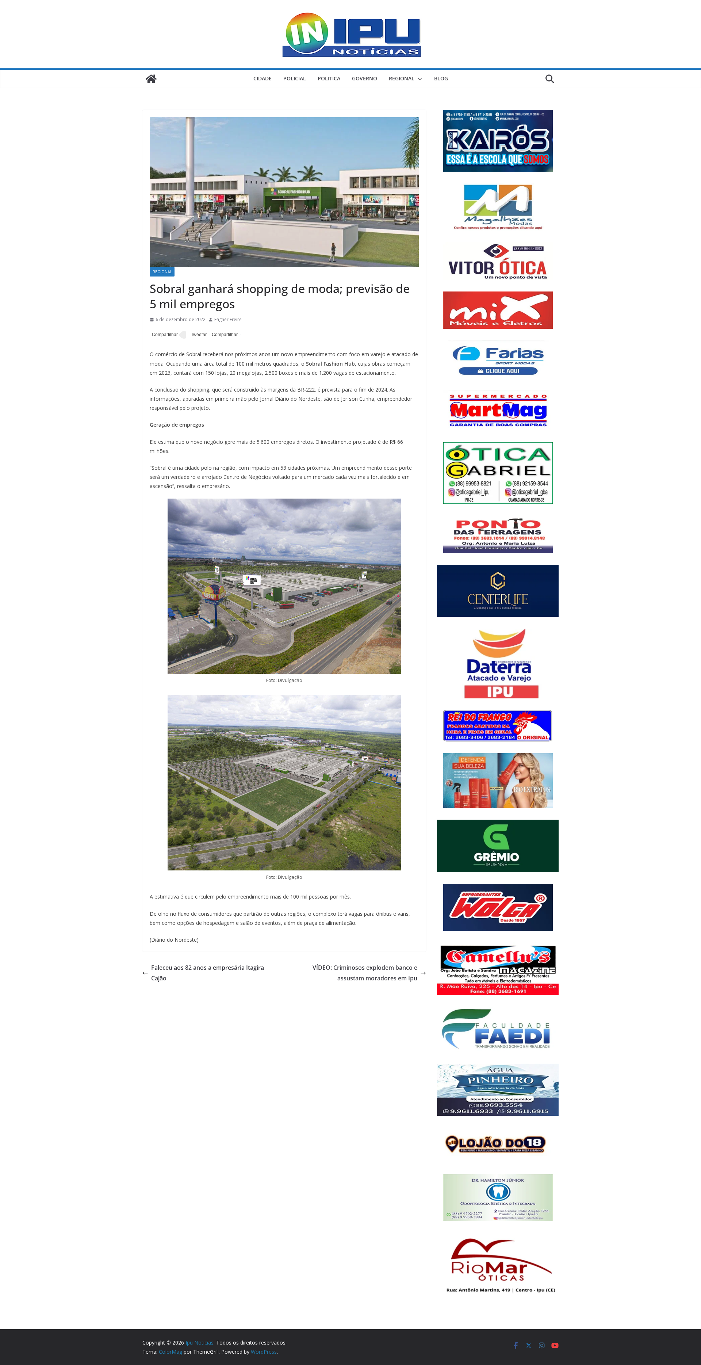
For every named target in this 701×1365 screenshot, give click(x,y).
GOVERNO (364, 78)
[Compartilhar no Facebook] (164, 335)
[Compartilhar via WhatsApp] (224, 335)
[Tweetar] (198, 335)
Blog (441, 78)
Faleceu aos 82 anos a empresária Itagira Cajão (207, 973)
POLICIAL (294, 78)
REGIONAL (401, 78)
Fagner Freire (228, 319)
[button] (418, 78)
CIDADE (262, 78)
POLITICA (329, 78)
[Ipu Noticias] (151, 79)
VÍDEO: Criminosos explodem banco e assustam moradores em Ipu (365, 973)
